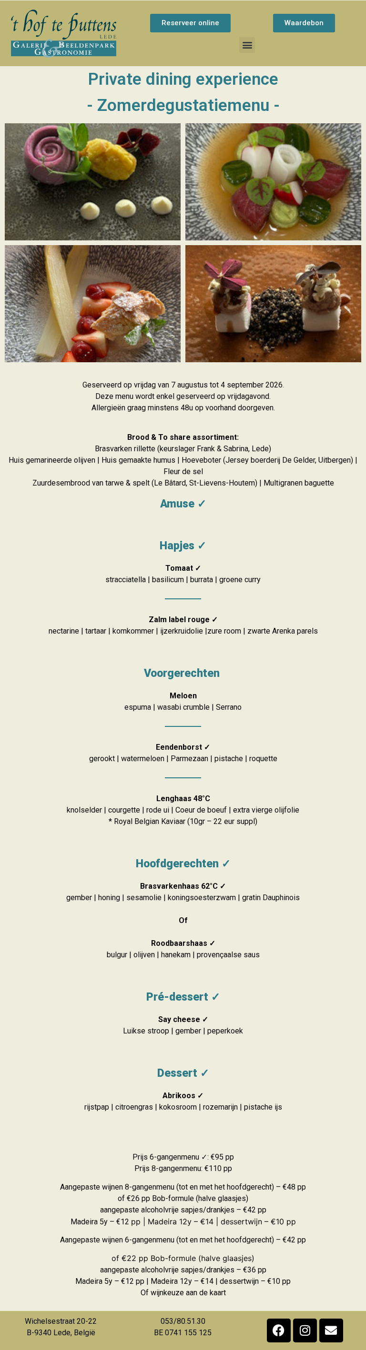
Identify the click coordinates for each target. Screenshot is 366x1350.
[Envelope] (331, 1330)
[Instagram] (305, 1330)
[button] (247, 45)
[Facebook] (279, 1330)
